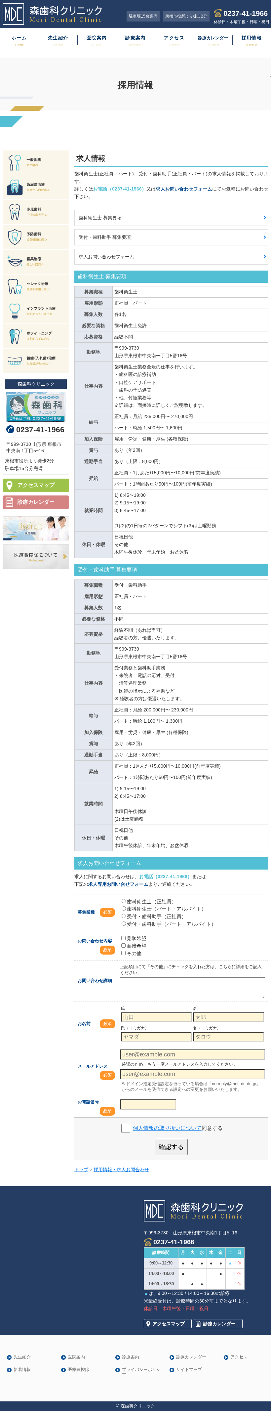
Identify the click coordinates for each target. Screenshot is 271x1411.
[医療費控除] (36, 556)
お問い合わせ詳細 (95, 980)
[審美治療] (36, 262)
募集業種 (86, 912)
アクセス (174, 37)
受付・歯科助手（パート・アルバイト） (171, 924)
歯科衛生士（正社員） (151, 901)
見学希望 (136, 938)
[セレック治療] (36, 287)
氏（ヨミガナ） (135, 1028)
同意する (178, 1128)
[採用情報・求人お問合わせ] (36, 528)
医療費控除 (78, 1370)
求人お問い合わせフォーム (106, 256)
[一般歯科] (36, 162)
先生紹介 (58, 37)
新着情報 (22, 1370)
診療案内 (135, 37)
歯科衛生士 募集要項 (100, 217)
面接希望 (136, 946)
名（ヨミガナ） (207, 1028)
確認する (171, 1146)
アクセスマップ (36, 485)
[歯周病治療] (36, 187)
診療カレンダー (36, 502)
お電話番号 (88, 1101)
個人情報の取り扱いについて (167, 1128)
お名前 (84, 1023)
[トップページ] (57, 14)
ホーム (19, 37)
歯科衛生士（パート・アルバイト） (166, 909)
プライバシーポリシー (141, 1372)
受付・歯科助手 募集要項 (105, 237)
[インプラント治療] (36, 311)
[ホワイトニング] (36, 336)
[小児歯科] (36, 212)
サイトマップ (189, 1370)
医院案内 (97, 37)
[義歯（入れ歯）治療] (36, 361)
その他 (134, 953)
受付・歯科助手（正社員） (156, 916)
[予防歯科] (36, 237)
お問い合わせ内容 (95, 940)
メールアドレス (93, 1066)
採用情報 (252, 37)
